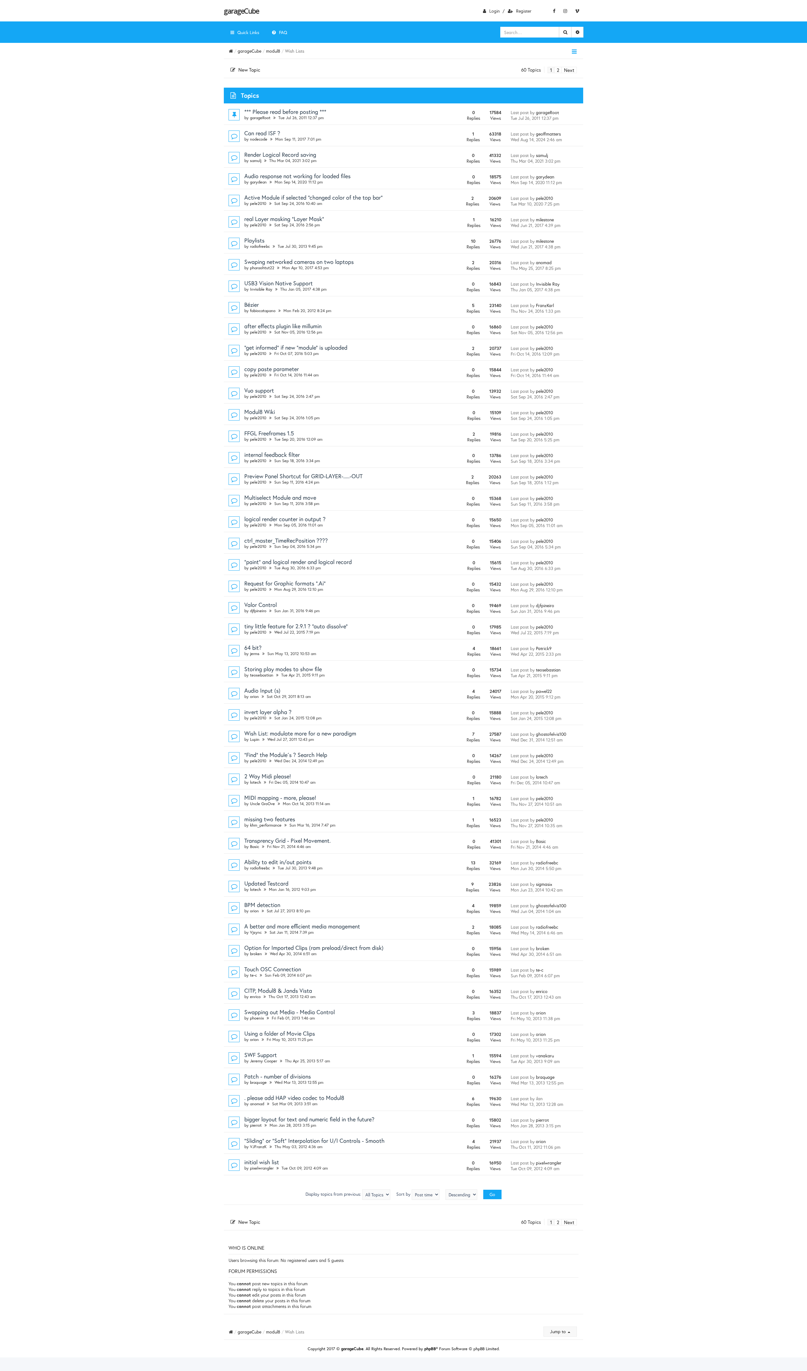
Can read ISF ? (262, 133)
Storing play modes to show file (283, 669)
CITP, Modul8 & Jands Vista (278, 990)
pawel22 (544, 691)
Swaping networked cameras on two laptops (299, 261)
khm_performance (266, 825)
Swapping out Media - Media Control (289, 1012)
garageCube (241, 10)
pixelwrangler (262, 1168)
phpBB (430, 1348)
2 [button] (558, 70)
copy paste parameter (271, 369)
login (494, 11)
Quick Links (248, 32)
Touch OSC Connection (272, 969)
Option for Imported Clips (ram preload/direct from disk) (314, 947)
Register (523, 11)
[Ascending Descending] (461, 1194)
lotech (255, 782)
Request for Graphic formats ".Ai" (285, 583)
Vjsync (256, 932)
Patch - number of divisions (277, 1076)
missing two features (269, 819)
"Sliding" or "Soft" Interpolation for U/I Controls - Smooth (314, 1140)
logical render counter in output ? (285, 519)
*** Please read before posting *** (285, 111)
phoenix (257, 1018)
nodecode (258, 139)
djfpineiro (258, 610)
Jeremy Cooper (263, 1061)
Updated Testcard (266, 883)
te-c (253, 975)
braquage (258, 1082)
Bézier (251, 304)
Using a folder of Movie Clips (279, 1033)
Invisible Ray (261, 289)
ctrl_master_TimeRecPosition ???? (286, 540)
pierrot (256, 1125)
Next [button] (569, 70)
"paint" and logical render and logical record (298, 562)
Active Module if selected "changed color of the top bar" (313, 197)
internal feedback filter (272, 454)
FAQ (283, 32)
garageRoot (260, 117)
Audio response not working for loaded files (297, 176)
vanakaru (545, 1056)
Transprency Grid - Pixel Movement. (287, 840)
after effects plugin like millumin (283, 326)
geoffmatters (548, 134)
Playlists (254, 240)
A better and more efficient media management (302, 926)
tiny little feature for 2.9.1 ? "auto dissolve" (296, 626)
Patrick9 (544, 648)
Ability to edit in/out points (277, 862)
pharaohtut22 (262, 267)
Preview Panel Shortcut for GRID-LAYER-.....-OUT (303, 476)
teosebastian (261, 675)
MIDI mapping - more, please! (280, 797)
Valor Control (260, 604)
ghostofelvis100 (551, 734)
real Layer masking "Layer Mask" (284, 219)
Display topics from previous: (333, 1194)
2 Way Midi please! (267, 776)
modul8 (273, 51)
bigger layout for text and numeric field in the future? (309, 1119)
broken (256, 953)
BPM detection (262, 905)
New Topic (249, 70)
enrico (255, 996)
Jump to (558, 1331)
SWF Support (260, 1055)
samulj (255, 160)
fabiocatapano (263, 310)
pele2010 (258, 203)
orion (254, 696)
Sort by (404, 1194)
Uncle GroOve (262, 803)
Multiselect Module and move (280, 497)
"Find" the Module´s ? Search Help (285, 754)
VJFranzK (258, 1146)
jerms (254, 653)
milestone (545, 220)
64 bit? (253, 647)
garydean (258, 182)
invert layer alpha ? (268, 712)
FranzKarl (545, 305)
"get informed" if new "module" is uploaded (295, 347)
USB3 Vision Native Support (278, 283)
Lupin (254, 739)
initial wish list (261, 1162)
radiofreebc (260, 246)
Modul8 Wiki (259, 411)
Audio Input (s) (262, 690)
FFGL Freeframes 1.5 (269, 433)
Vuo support (259, 390)
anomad (544, 262)
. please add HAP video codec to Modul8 (294, 1097)
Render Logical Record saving (280, 154)
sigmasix (544, 884)
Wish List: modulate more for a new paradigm (300, 733)
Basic (254, 846)
